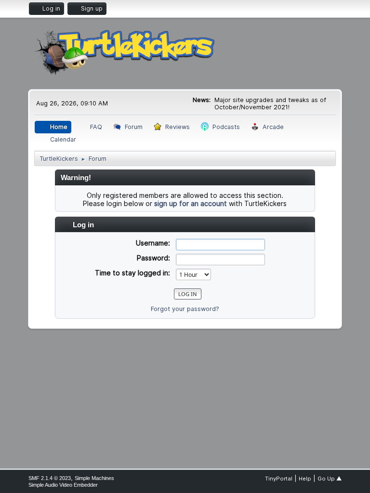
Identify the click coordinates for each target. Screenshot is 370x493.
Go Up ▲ (329, 478)
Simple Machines (94, 478)
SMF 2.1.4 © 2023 (49, 478)
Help (305, 478)
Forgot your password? (185, 308)
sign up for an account (190, 203)
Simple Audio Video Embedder (63, 485)
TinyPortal (278, 478)
